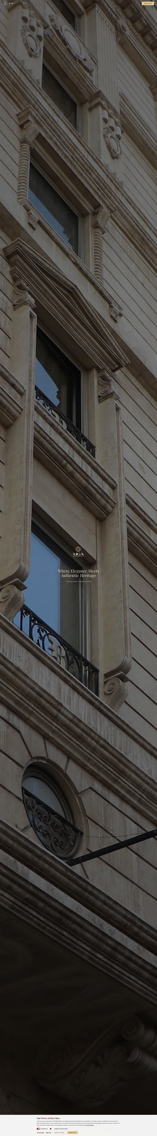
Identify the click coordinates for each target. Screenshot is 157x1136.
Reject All (48, 1132)
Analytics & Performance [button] (61, 1129)
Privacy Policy (90, 1125)
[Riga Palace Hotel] (78, 552)
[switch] (38, 1129)
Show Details (40, 1132)
